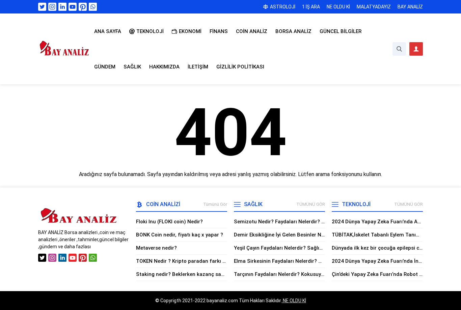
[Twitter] (42, 7)
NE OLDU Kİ (294, 300)
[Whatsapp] (93, 7)
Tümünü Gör (215, 204)
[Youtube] (73, 7)
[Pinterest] (83, 7)
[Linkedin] (62, 7)
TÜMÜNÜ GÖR (310, 204)
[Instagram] (52, 7)
